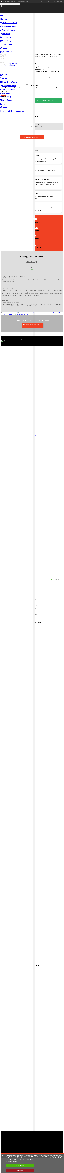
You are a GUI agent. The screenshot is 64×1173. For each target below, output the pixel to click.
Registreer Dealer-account (33, 324)
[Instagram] (2, 52)
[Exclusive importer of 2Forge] (55, 312)
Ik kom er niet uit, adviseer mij (32, 137)
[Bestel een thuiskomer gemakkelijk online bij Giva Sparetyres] (4, 342)
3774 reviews (35, 267)
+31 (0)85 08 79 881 (58, 1)
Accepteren (20, 1165)
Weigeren (20, 1170)
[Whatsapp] (3, 52)
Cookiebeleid (15, 1161)
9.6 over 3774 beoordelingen (24, 1)
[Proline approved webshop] (39, 312)
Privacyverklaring (9, 1161)
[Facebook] (1, 52)
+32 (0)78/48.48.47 (46, 1)
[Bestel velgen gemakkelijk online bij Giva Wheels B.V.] (2, 342)
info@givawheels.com (9, 65)
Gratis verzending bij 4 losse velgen (8, 1)
